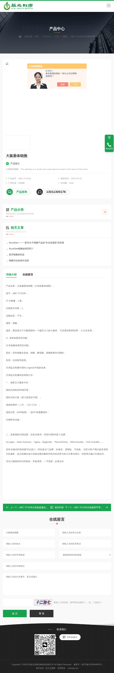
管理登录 (61, 668)
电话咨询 (109, 149)
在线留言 (28, 274)
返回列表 (59, 507)
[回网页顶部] (109, 138)
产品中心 (47, 36)
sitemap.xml (73, 668)
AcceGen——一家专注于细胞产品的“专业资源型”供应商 (36, 242)
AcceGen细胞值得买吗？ (21, 248)
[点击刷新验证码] (43, 602)
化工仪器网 (50, 668)
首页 (37, 36)
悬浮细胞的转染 (16, 254)
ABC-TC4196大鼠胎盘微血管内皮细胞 (38, 507)
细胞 (65, 36)
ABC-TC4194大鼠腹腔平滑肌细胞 (90, 507)
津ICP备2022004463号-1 (91, 664)
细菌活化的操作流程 (19, 260)
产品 (57, 36)
